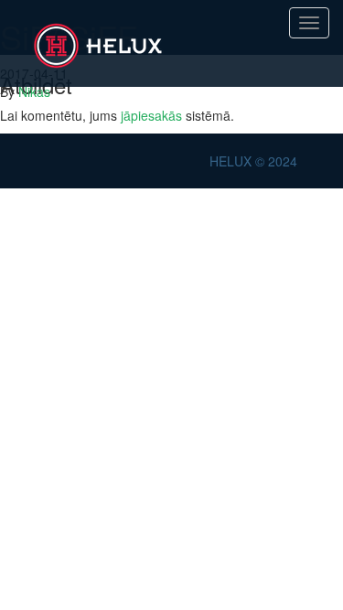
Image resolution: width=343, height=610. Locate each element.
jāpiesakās (151, 115)
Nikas (34, 91)
